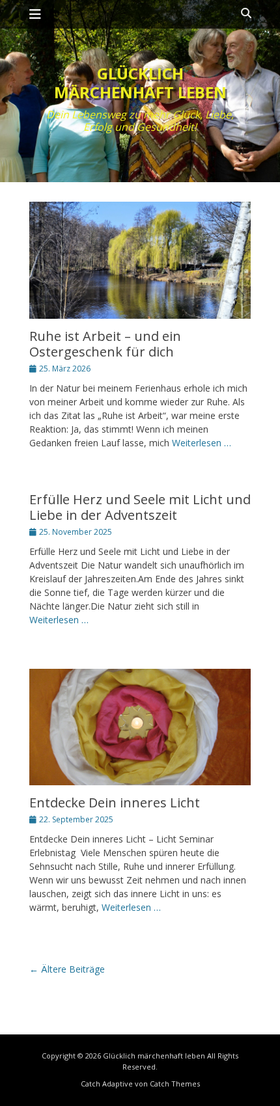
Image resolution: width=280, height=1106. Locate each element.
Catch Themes (175, 1083)
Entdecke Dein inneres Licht (114, 802)
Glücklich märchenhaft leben (140, 82)
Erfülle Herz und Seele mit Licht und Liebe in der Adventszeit (140, 507)
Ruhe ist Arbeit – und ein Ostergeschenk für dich (105, 343)
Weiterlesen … (201, 443)
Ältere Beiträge (67, 969)
